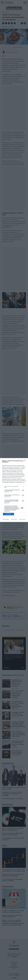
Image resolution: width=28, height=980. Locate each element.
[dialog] (14, 490)
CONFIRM (8, 514)
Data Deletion (6, 519)
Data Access (14, 519)
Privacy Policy (22, 519)
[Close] (25, 461)
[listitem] (14, 487)
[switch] (22, 490)
